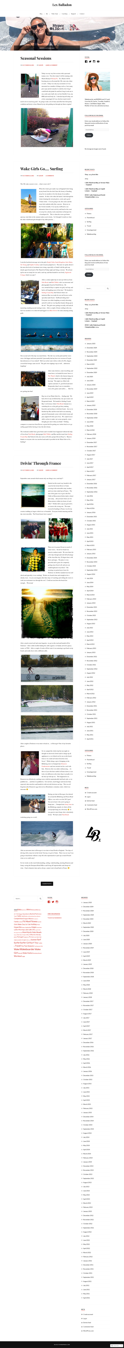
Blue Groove (53, 310)
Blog (41, 14)
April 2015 (90, 541)
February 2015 (91, 549)
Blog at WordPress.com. (62, 1344)
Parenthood (90, 217)
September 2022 (92, 368)
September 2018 (92, 418)
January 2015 (91, 554)
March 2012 (90, 694)
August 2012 (91, 673)
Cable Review (24, 916)
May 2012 (90, 685)
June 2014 (90, 582)
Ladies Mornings (19, 930)
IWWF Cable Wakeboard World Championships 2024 (95, 196)
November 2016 (92, 488)
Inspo (34, 927)
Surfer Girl (25, 942)
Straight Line (25, 940)
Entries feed (90, 801)
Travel (89, 226)
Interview (39, 927)
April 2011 (90, 739)
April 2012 (90, 689)
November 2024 (92, 352)
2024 (86, 178)
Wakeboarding (91, 234)
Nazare (15, 934)
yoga (23, 956)
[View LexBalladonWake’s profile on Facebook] (86, 61)
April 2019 (90, 397)
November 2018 (92, 414)
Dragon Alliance (28, 918)
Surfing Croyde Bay (48, 292)
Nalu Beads (45, 282)
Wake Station (28, 953)
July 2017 (90, 459)
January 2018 (91, 438)
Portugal (20, 937)
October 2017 (91, 451)
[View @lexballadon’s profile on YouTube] (98, 61)
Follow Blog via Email (94, 115)
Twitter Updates (54, 913)
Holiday (34, 924)
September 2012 (92, 669)
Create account (92, 792)
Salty (35, 937)
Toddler (40, 943)
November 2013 (92, 611)
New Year (19, 934)
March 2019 (90, 401)
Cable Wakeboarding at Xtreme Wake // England (97, 184)
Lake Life (31, 930)
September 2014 (92, 570)
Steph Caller (51, 262)
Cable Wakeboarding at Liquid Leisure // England (95, 190)
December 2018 (92, 409)
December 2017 (92, 442)
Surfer (17, 942)
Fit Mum (26, 921)
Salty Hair (38, 937)
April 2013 (90, 640)
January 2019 (91, 405)
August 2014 (91, 574)
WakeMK (20, 953)
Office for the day (35, 935)
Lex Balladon (62, 5)
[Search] (107, 288)
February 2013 (91, 648)
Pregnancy (26, 937)
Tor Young (23, 265)
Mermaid (20, 932)
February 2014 (91, 599)
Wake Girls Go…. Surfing (41, 168)
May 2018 (90, 426)
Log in (89, 797)
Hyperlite (18, 927)
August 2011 (91, 722)
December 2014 (92, 558)
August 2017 (91, 455)
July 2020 (90, 376)
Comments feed (92, 805)
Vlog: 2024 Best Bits (91, 174)
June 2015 (90, 533)
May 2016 (90, 500)
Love (39, 929)
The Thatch (51, 376)
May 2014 (90, 586)
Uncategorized (91, 230)
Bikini (28, 910)
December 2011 (92, 706)
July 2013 (90, 628)
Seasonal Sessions (35, 58)
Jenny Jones (68, 804)
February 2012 (91, 698)
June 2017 (90, 463)
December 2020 (92, 372)
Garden (39, 921)
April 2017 (90, 467)
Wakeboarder (27, 949)
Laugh (36, 929)
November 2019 (92, 389)
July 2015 (90, 529)
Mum (24, 932)
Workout (18, 956)
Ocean (24, 934)
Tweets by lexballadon (55, 918)
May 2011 (90, 735)
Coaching (64, 14)
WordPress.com (92, 809)
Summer (34, 940)
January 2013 (91, 652)
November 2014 (92, 562)
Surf (39, 939)
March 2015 (90, 545)
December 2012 (92, 656)
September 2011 (92, 718)
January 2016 (91, 512)
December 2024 (92, 348)
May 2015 (90, 537)
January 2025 (91, 343)
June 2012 (90, 681)
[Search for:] (97, 288)
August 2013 (91, 623)
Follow (89, 135)
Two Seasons (29, 946)
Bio (47, 14)
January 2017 (91, 479)
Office (27, 934)
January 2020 (91, 385)
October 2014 (91, 566)
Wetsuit (40, 953)
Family (16, 922)
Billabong (33, 909)
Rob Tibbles (55, 282)
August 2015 (91, 525)
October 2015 (91, 521)
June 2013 (90, 632)
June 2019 (90, 393)
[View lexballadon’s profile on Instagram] (94, 61)
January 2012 (91, 702)
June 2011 (90, 731)
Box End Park (34, 914)
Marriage (16, 932)
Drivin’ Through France (40, 463)
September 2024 (92, 356)
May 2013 (90, 636)
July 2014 (90, 578)
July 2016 (90, 496)
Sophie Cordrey (34, 265)
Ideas (23, 927)
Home (38, 924)
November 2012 (92, 661)
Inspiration (28, 927)
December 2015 (92, 516)
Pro (30, 937)
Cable (19, 916)
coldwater (38, 916)
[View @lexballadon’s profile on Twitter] (90, 61)
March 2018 (90, 430)
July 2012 (90, 677)
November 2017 (92, 446)
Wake (16, 949)
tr (14, 946)
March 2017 (90, 471)
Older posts (46, 883)
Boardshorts (26, 914)
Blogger (20, 914)
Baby (19, 909)
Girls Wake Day (19, 924)
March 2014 (90, 595)
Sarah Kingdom (60, 262)
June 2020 (90, 381)
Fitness (89, 213)
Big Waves (24, 909)
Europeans (35, 918)
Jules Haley (68, 262)
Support (73, 14)
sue (30, 939)
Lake (26, 930)
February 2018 (91, 434)
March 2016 (90, 508)
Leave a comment (51, 65)
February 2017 (91, 475)
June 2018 (90, 422)
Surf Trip (34, 943)
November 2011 (92, 710)
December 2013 (92, 607)
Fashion (20, 921)
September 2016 (92, 492)
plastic (15, 937)
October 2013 (91, 615)
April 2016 (90, 504)
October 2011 (91, 714)
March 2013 (90, 644)
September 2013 (92, 619)
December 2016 (92, 483)
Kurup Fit (55, 78)
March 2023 (90, 364)
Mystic (29, 932)
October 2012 (91, 665)
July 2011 (90, 726)
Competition (18, 918)
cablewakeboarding (32, 916)
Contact (82, 14)
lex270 (41, 65)
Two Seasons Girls (38, 946)
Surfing (89, 222)
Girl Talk (27, 924)
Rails (33, 937)
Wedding (35, 953)
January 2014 (91, 603)
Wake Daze (55, 14)
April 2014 (90, 591)
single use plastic (18, 940)
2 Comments (50, 175)
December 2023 (92, 360)
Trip (22, 946)
